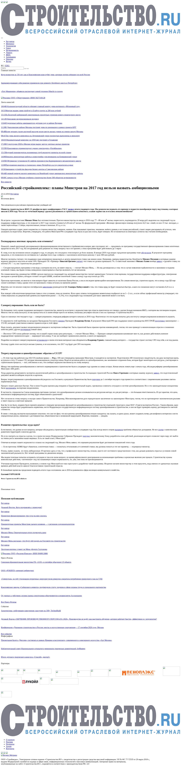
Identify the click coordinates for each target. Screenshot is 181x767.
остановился (42, 340)
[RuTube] (4, 2)
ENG (7, 66)
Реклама (9, 742)
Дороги (9, 53)
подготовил (160, 321)
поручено (96, 379)
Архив (8, 746)
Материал (10, 44)
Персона (9, 59)
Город (8, 48)
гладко (161, 430)
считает (79, 261)
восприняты (11, 388)
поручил (86, 436)
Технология (11, 46)
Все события (6, 634)
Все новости (6, 182)
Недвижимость (12, 50)
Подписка (10, 744)
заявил (159, 261)
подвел (71, 209)
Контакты (10, 749)
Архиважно (11, 57)
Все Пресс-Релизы (8, 602)
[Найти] (25, 68)
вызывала (119, 430)
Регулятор (10, 41)
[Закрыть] (28, 68)
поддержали (25, 329)
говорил (61, 321)
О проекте (10, 740)
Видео (8, 61)
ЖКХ (8, 55)
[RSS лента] (7, 2)
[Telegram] (2, 2)
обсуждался (146, 253)
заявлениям (47, 287)
